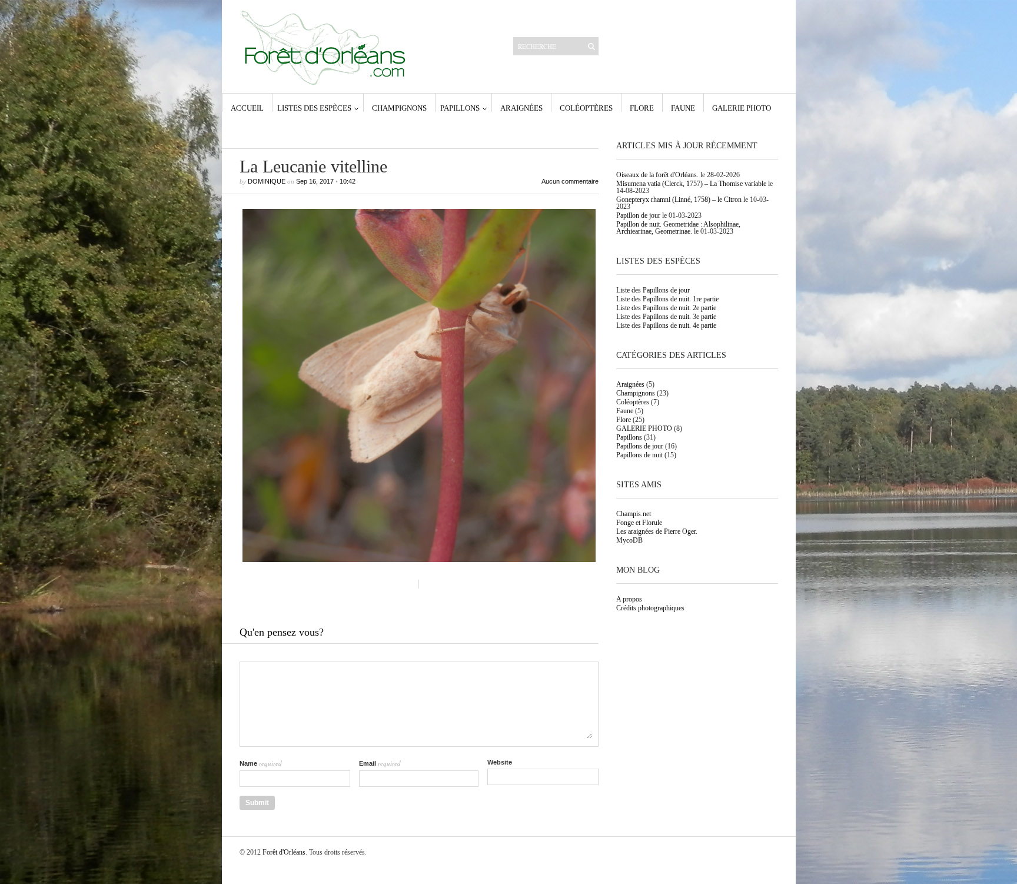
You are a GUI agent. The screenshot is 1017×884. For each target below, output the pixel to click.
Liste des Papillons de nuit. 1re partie (667, 299)
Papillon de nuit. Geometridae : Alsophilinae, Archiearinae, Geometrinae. (678, 227)
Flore (642, 108)
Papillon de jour (638, 215)
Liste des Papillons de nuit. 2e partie (666, 308)
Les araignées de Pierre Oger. (656, 531)
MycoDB (629, 540)
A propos (629, 599)
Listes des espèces (314, 108)
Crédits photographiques (650, 608)
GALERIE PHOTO (741, 108)
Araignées (521, 108)
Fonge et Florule (639, 523)
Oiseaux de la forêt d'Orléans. (657, 175)
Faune (683, 108)
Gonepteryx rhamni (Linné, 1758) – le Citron (679, 199)
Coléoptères (586, 108)
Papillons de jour (639, 446)
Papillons (460, 108)
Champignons (399, 108)
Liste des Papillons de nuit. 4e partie (666, 325)
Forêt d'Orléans (283, 852)
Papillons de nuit (639, 455)
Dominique (266, 181)
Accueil (247, 108)
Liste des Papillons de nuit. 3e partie (666, 317)
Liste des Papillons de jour (653, 290)
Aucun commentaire (570, 181)
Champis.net (633, 514)
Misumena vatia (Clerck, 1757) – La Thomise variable (691, 184)
